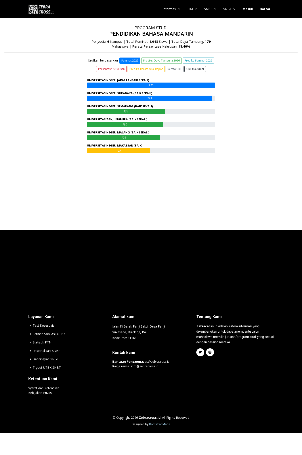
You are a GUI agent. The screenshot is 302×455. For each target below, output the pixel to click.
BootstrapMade (159, 424)
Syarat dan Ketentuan (43, 388)
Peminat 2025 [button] (129, 60)
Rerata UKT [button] (175, 69)
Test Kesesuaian (44, 325)
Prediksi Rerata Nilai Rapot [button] (146, 69)
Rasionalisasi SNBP (46, 350)
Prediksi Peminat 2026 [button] (198, 60)
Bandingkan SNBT (46, 359)
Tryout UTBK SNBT (47, 367)
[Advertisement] (151, 265)
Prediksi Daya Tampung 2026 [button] (161, 60)
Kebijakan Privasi (40, 393)
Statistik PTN (42, 342)
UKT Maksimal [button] (195, 69)
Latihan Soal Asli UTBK (49, 333)
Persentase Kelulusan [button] (111, 69)
